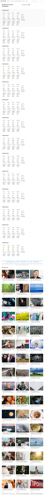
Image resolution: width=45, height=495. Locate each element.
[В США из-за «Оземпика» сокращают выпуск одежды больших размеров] (36, 318)
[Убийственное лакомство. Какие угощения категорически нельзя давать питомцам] (8, 276)
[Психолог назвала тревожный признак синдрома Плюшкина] (8, 332)
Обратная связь (33, 494)
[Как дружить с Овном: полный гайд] (8, 444)
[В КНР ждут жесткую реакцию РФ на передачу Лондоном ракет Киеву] (36, 304)
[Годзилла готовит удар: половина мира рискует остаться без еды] (36, 290)
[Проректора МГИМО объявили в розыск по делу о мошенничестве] (22, 304)
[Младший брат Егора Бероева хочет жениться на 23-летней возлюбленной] (8, 486)
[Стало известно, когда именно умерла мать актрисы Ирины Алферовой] (8, 458)
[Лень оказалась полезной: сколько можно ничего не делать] (8, 346)
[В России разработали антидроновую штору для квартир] (36, 388)
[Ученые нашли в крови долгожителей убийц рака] (8, 304)
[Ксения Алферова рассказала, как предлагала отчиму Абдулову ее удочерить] (22, 388)
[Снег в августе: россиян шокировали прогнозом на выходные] (36, 332)
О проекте (11, 494)
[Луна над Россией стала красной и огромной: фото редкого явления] (8, 416)
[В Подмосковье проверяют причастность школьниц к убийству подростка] (36, 486)
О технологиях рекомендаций (26, 494)
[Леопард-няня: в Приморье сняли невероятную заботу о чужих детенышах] (8, 290)
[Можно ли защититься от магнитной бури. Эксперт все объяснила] (22, 486)
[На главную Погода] (4, 1)
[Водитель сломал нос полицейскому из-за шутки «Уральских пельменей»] (22, 444)
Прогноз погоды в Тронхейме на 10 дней (12, 261)
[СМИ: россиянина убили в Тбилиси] (22, 374)
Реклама (7, 494)
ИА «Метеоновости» (41, 494)
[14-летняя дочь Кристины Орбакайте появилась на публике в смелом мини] (8, 388)
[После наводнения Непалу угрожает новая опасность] (8, 374)
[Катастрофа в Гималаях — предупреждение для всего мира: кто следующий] (22, 276)
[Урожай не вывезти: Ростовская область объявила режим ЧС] (8, 430)
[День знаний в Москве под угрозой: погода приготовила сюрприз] (22, 472)
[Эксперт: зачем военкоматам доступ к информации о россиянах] (8, 472)
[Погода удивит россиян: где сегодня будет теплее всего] (36, 374)
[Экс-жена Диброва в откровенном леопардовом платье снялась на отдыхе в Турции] (36, 472)
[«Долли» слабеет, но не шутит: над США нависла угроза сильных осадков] (22, 430)
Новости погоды (23, 261)
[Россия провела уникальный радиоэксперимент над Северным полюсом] (36, 444)
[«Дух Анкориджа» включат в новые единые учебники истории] (8, 360)
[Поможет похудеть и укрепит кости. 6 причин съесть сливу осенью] (8, 318)
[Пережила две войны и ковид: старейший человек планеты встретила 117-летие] (22, 416)
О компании (4, 494)
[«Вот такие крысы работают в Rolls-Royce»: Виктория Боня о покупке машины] (36, 276)
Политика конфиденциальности (18, 494)
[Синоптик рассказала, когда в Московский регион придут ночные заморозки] (36, 360)
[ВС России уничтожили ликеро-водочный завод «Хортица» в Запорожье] (22, 360)
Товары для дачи (36, 261)
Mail (1, 494)
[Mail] (1, 1)
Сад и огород (30, 261)
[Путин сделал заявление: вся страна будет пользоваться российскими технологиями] (36, 402)
